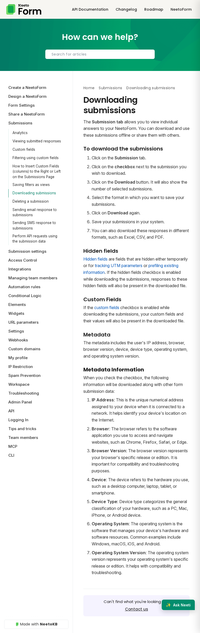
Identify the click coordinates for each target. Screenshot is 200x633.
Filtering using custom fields (35, 158)
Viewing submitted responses (36, 141)
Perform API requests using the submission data (34, 238)
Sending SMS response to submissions (34, 225)
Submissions (110, 88)
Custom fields (23, 149)
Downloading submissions (34, 193)
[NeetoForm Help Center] (23, 9)
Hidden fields (95, 259)
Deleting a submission (30, 201)
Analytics (20, 133)
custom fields (106, 307)
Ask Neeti (178, 604)
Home (89, 88)
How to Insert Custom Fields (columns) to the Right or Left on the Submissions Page (36, 171)
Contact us (136, 609)
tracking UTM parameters (118, 265)
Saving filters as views (31, 185)
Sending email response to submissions (34, 212)
